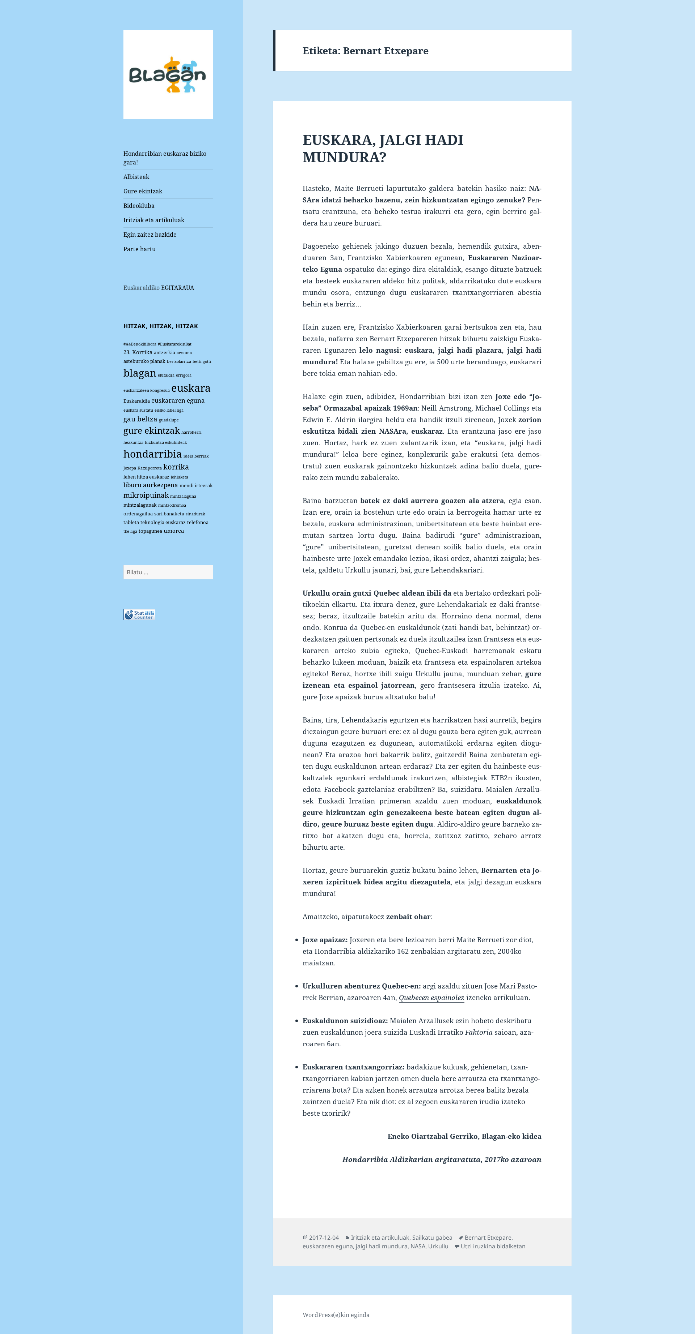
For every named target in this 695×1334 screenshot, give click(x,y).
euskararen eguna (178, 400)
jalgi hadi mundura (382, 1246)
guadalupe (169, 419)
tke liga (130, 531)
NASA (417, 1246)
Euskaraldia (136, 401)
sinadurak (195, 513)
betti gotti (202, 361)
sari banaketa (169, 513)
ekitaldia (166, 375)
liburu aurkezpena (150, 485)
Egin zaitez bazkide (150, 235)
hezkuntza (133, 442)
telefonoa (197, 522)
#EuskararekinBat (174, 344)
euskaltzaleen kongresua (146, 390)
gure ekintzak (151, 430)
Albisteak (136, 177)
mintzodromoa (172, 505)
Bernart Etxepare (488, 1237)
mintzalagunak (140, 505)
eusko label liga (169, 410)
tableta (131, 522)
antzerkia (164, 352)
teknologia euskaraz (163, 522)
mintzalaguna (183, 496)
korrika (176, 467)
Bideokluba (139, 206)
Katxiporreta (150, 468)
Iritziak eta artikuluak (153, 220)
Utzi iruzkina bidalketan (493, 1246)
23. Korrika (137, 352)
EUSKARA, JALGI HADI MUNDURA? (383, 148)
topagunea (150, 531)
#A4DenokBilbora (139, 344)
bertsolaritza (179, 361)
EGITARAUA (177, 288)
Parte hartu (139, 249)
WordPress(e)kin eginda (336, 1315)
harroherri (191, 432)
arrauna (184, 352)
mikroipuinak (146, 495)
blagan (139, 372)
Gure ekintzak (142, 191)
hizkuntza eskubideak (166, 442)
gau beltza (140, 418)
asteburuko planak (144, 361)
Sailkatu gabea (432, 1237)
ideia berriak (196, 456)
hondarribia (152, 453)
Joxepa (129, 468)
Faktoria (479, 1032)
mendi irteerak (196, 485)
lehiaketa (179, 477)
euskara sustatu (138, 410)
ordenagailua (138, 513)
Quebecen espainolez (431, 997)
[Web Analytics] (139, 614)
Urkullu (438, 1246)
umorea (174, 530)
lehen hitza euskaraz (146, 476)
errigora (183, 375)
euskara (191, 388)
